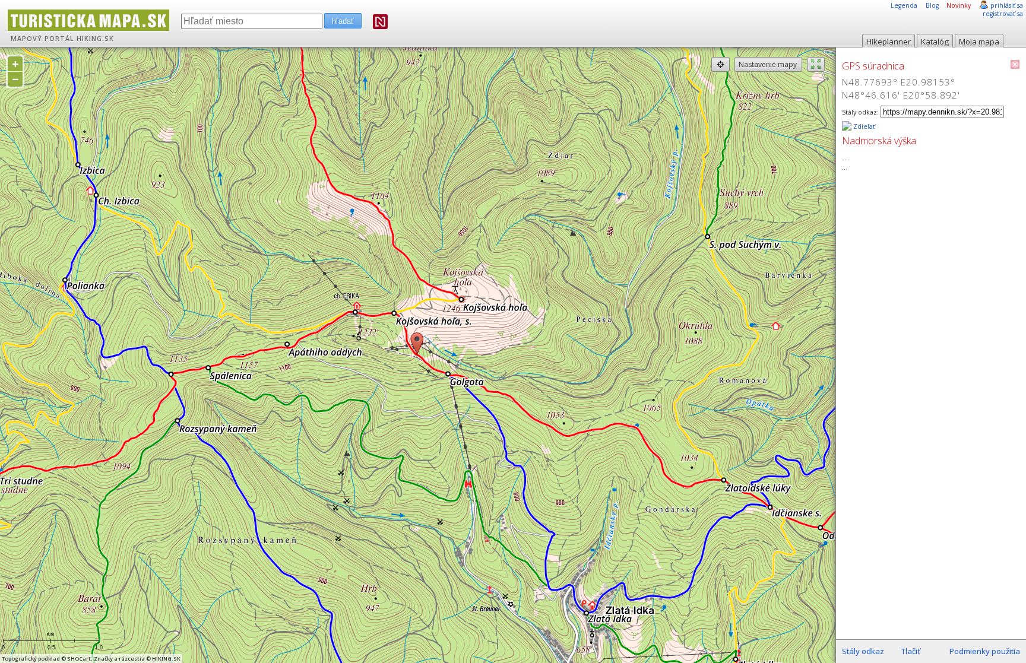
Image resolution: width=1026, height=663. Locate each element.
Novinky (958, 5)
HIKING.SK (95, 38)
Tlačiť (910, 651)
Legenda (904, 5)
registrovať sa (1003, 13)
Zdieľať (863, 126)
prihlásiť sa (1006, 5)
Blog (932, 5)
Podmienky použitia (984, 651)
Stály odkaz (863, 651)
